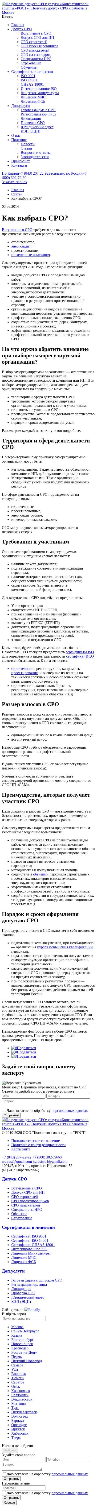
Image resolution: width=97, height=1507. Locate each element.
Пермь (16, 1357)
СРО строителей (34, 42)
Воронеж (18, 1374)
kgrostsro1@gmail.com (50, 1161)
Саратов (17, 1382)
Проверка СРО (33, 123)
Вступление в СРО (36, 33)
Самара (17, 1365)
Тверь (15, 1438)
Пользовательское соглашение (35, 1141)
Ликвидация (31, 118)
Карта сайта (20, 1149)
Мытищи (18, 1403)
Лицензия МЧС (33, 97)
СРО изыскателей (35, 50)
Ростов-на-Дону (24, 1352)
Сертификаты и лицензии (32, 72)
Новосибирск (22, 1344)
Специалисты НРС (36, 59)
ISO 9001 (28, 76)
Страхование (31, 63)
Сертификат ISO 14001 (29, 1240)
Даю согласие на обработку (47, 1111)
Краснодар (19, 1348)
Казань (16, 1335)
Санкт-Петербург (25, 1331)
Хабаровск (19, 1433)
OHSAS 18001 (32, 84)
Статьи (26, 148)
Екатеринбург (22, 1340)
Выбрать (10, 1450)
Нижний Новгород (26, 1361)
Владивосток (21, 1399)
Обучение (28, 67)
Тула (15, 1408)
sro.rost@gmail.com (17, 1161)
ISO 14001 (29, 80)
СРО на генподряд (36, 55)
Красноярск (20, 1391)
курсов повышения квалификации (65, 947)
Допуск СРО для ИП (37, 37)
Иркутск (18, 1429)
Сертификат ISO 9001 (28, 1236)
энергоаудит (21, 246)
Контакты (19, 165)
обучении (40, 874)
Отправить (11, 1478)
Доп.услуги (20, 106)
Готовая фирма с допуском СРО (36, 1280)
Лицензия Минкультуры (30, 1253)
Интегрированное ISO (39, 89)
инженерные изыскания (30, 255)
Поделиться (26, 1048)
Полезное (19, 140)
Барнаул (17, 1421)
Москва (17, 1327)
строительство (22, 669)
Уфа (14, 1369)
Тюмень (17, 1378)
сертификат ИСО (80, 656)
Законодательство (35, 157)
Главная (17, 25)
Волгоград (19, 1416)
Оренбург (19, 1425)
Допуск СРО (21, 29)
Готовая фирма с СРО (38, 110)
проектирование (24, 673)
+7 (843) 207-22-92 (25, 173)
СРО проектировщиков (39, 46)
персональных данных (70, 1111)
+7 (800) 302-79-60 (47, 1157)
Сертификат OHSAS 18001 (33, 1245)
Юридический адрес (37, 127)
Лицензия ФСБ (33, 101)
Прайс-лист (20, 161)
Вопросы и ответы (36, 152)
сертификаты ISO (80, 652)
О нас (15, 135)
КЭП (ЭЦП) (30, 131)
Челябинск (19, 1395)
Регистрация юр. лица (38, 114)
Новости (28, 144)
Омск (15, 1386)
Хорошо (9, 1502)
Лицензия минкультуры (40, 93)
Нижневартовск (24, 1412)
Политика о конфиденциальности (38, 1145)
